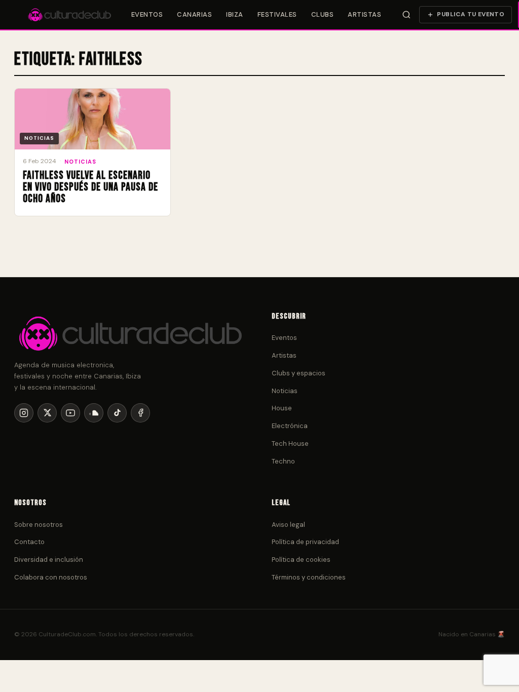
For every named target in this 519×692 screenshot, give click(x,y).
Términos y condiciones (309, 577)
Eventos (147, 14)
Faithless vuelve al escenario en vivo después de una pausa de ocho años (90, 187)
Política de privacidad (305, 541)
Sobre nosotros (38, 524)
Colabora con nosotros (50, 577)
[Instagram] (23, 412)
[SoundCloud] (93, 412)
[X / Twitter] (47, 412)
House (282, 408)
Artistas (364, 14)
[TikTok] (117, 412)
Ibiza (234, 14)
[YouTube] (70, 412)
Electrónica (290, 425)
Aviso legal (288, 524)
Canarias (194, 14)
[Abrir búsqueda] (406, 15)
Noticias (80, 161)
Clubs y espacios (298, 373)
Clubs (322, 14)
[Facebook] (140, 412)
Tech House (290, 443)
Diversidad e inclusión (48, 559)
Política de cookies (301, 559)
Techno (283, 461)
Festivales (277, 14)
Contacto (29, 541)
